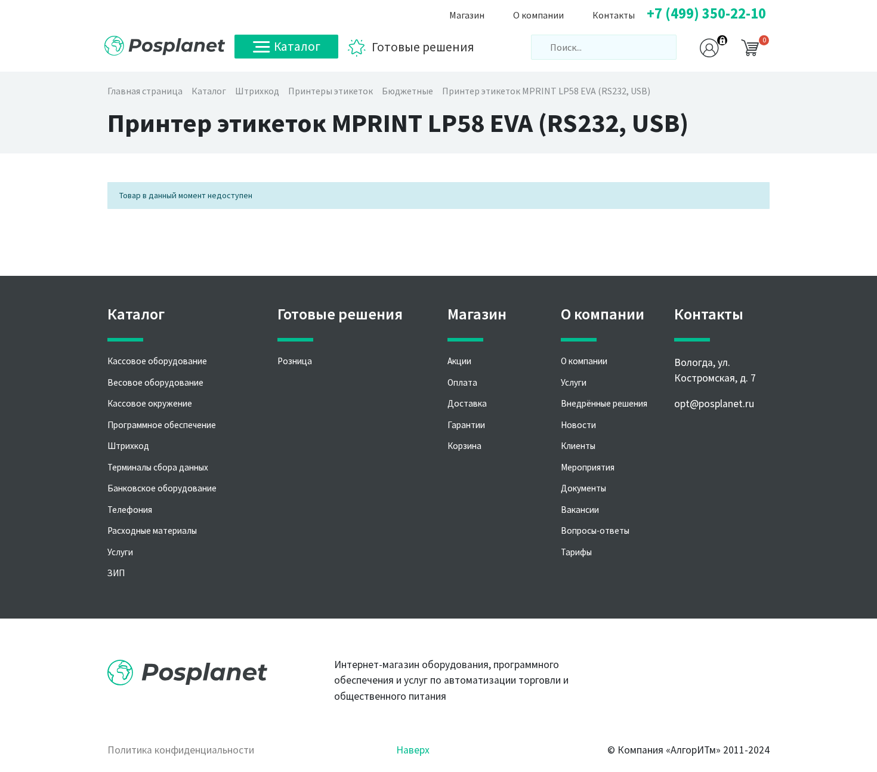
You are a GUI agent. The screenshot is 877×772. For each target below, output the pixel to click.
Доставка (467, 403)
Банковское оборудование (162, 488)
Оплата (462, 382)
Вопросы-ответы (595, 530)
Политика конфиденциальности (180, 749)
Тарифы (576, 552)
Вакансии (580, 509)
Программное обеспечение (161, 424)
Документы (583, 488)
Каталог (297, 46)
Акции (459, 361)
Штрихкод (128, 445)
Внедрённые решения (604, 403)
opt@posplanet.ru (714, 403)
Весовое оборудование (155, 382)
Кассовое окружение (149, 403)
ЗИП (116, 573)
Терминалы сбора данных (157, 467)
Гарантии (466, 424)
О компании (584, 361)
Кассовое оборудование (157, 361)
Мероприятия (587, 467)
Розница (294, 361)
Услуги (120, 552)
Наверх (413, 749)
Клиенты (578, 445)
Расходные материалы (152, 530)
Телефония (129, 509)
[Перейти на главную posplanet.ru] (165, 46)
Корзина (464, 445)
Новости (578, 424)
